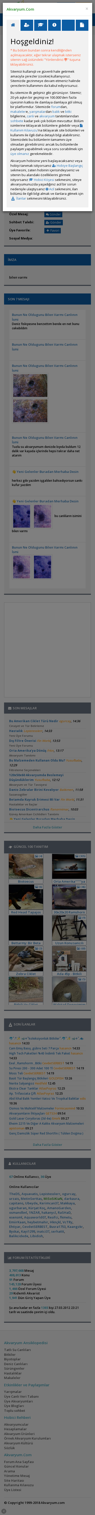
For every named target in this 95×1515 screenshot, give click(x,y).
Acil (51, 189)
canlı (30, 116)
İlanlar (20, 198)
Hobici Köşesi (43, 179)
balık (56, 111)
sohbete (16, 121)
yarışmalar (37, 111)
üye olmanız (19, 153)
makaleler (18, 111)
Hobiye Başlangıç (69, 165)
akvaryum (47, 116)
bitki (68, 111)
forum (56, 106)
